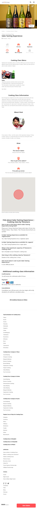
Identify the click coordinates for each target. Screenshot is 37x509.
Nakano (5, 430)
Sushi (4, 474)
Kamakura (5, 336)
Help (4, 487)
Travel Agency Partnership (9, 465)
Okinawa (5, 339)
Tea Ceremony (6, 372)
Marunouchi (6, 434)
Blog (4, 490)
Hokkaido (5, 326)
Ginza (4, 432)
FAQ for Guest (6, 459)
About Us (5, 463)
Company (5, 485)
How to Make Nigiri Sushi (9, 479)
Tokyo (9, 38)
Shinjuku (5, 38)
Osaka (4, 321)
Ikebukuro (5, 425)
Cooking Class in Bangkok (9, 439)
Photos (31, 26)
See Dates (26, 505)
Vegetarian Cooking (8, 365)
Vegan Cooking (7, 367)
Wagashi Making (7, 359)
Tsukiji (4, 428)
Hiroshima (5, 347)
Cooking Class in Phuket (9, 444)
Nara (4, 341)
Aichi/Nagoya (6, 332)
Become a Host (7, 461)
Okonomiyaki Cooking (8, 383)
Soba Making (6, 369)
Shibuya (5, 423)
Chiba (4, 330)
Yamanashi (6, 345)
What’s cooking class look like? (11, 454)
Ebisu (4, 421)
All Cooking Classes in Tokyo (18, 300)
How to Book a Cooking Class (10, 452)
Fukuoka (5, 324)
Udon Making (6, 388)
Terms (4, 494)
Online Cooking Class (8, 456)
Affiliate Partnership (8, 467)
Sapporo (5, 328)
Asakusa (5, 419)
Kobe (4, 343)
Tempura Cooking (7, 357)
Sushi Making (6, 354)
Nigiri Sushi (6, 476)
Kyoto (4, 319)
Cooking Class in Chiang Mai (10, 441)
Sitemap (5, 492)
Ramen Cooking (7, 361)
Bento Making (6, 363)
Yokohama (5, 334)
